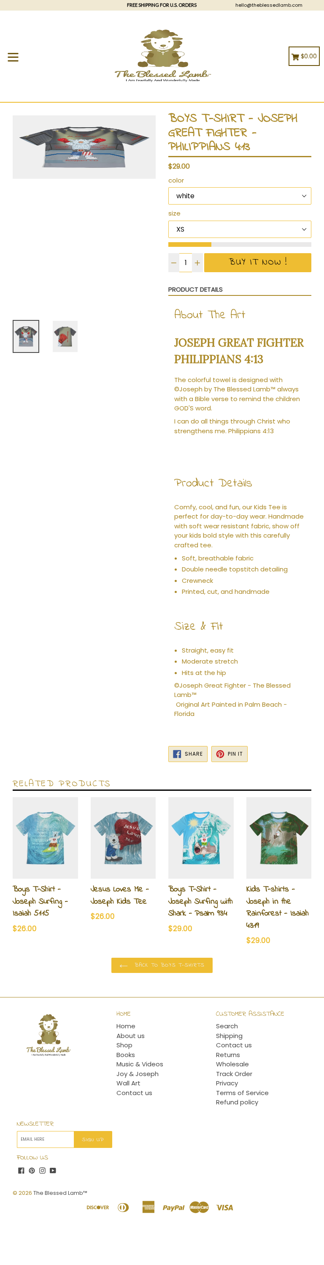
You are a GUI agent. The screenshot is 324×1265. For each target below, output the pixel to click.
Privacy (227, 1083)
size (174, 213)
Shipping (229, 1035)
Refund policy (237, 1102)
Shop (124, 1045)
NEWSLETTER (35, 1124)
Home (125, 1026)
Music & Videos (139, 1064)
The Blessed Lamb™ (60, 1193)
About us (130, 1035)
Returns (228, 1054)
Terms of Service (242, 1092)
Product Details (195, 289)
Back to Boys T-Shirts (168, 965)
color (176, 180)
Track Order (234, 1073)
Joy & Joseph (137, 1073)
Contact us (134, 1092)
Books (125, 1054)
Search (227, 1026)
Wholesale (232, 1064)
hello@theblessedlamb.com (268, 5)
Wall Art (128, 1083)
